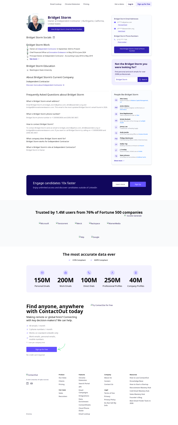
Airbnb (140, 151)
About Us (108, 378)
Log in (130, 4)
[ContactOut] (36, 4)
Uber (137, 115)
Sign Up (138, 184)
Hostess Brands (143, 134)
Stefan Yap (123, 144)
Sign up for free (144, 4)
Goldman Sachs (141, 157)
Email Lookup (55, 4)
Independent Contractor (46, 49)
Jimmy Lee (123, 127)
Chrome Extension (72, 4)
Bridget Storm (59, 17)
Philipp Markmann (126, 138)
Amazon (141, 146)
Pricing (86, 4)
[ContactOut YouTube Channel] (31, 397)
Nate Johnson (125, 155)
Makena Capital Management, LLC (134, 101)
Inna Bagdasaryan (126, 113)
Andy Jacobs (124, 132)
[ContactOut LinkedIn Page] (27, 397)
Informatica (123, 109)
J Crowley (123, 150)
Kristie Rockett (125, 119)
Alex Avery (124, 99)
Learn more (120, 184)
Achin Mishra (124, 106)
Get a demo (119, 4)
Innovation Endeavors (57, 52)
